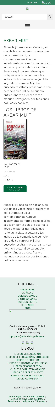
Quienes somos (27, 295)
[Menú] (27, 25)
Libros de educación (27, 354)
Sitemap (40, 401)
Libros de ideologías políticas (28, 363)
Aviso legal (15, 396)
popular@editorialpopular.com (27, 336)
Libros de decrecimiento (28, 372)
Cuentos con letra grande (27, 369)
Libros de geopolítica (27, 366)
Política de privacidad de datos (27, 399)
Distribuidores (27, 298)
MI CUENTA (32, 3)
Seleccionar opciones (15, 188)
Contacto (27, 305)
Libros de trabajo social (27, 375)
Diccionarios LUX (28, 378)
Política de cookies (34, 396)
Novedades (27, 289)
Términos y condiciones (21, 401)
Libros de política (27, 360)
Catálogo (27, 292)
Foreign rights (27, 302)
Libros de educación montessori (27, 357)
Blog (27, 308)
